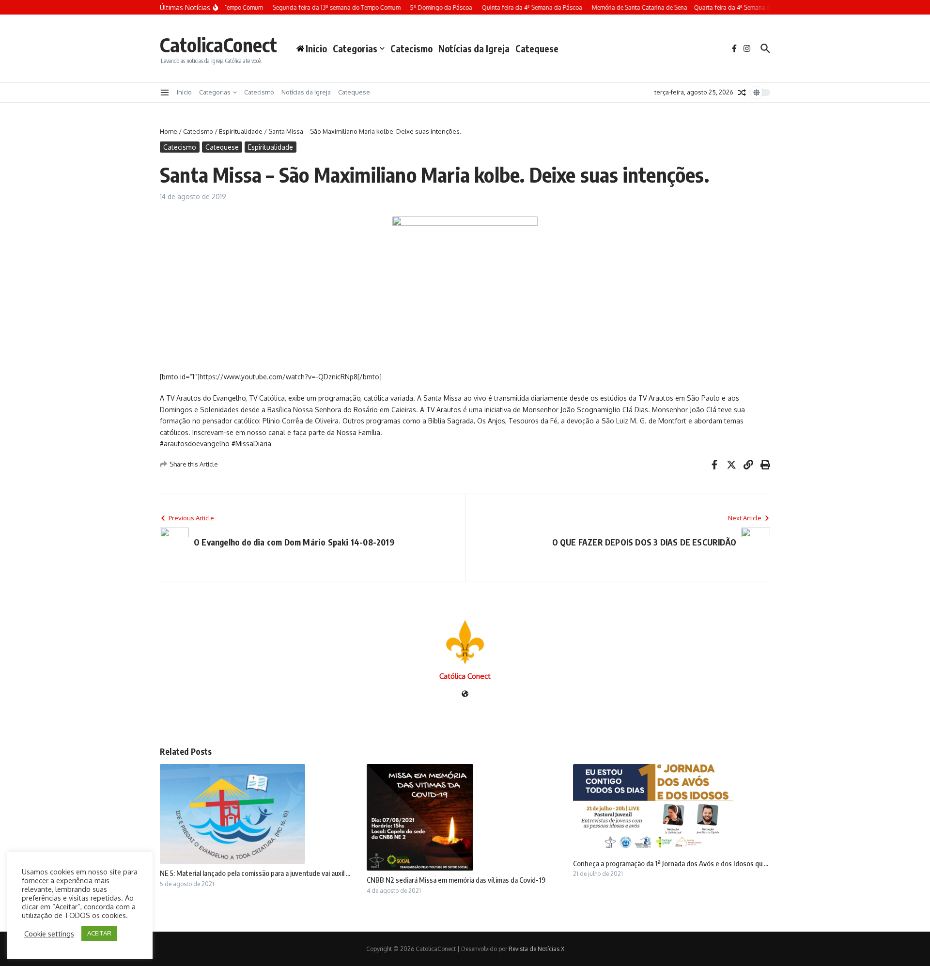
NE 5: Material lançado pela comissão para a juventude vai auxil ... (255, 873)
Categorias (355, 48)
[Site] (465, 694)
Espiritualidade (241, 131)
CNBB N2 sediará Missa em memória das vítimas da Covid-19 (456, 879)
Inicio (184, 92)
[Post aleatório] (742, 92)
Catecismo (411, 48)
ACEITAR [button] (99, 933)
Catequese (536, 48)
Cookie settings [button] (49, 933)
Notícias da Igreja (474, 48)
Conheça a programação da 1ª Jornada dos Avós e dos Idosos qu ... (670, 863)
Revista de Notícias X (536, 948)
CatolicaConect (218, 44)
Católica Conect (465, 676)
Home (168, 131)
